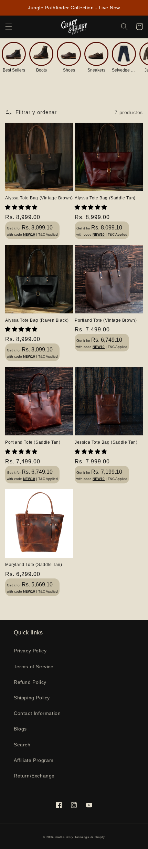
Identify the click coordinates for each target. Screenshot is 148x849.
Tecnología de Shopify (90, 837)
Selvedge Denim (124, 70)
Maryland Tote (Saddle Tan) (33, 564)
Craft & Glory (64, 837)
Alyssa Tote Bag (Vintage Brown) (39, 198)
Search (22, 744)
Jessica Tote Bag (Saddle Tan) (106, 442)
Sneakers (96, 70)
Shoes (69, 70)
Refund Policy (30, 682)
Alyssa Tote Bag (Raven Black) (36, 320)
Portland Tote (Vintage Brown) (106, 320)
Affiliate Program (33, 760)
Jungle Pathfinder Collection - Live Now (74, 7)
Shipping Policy (32, 697)
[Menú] (8, 26)
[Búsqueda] (124, 26)
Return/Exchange (34, 776)
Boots (41, 70)
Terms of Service (34, 666)
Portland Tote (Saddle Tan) (33, 442)
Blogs (20, 729)
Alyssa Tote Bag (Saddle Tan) (105, 198)
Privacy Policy (30, 650)
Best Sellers (14, 70)
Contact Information (37, 713)
